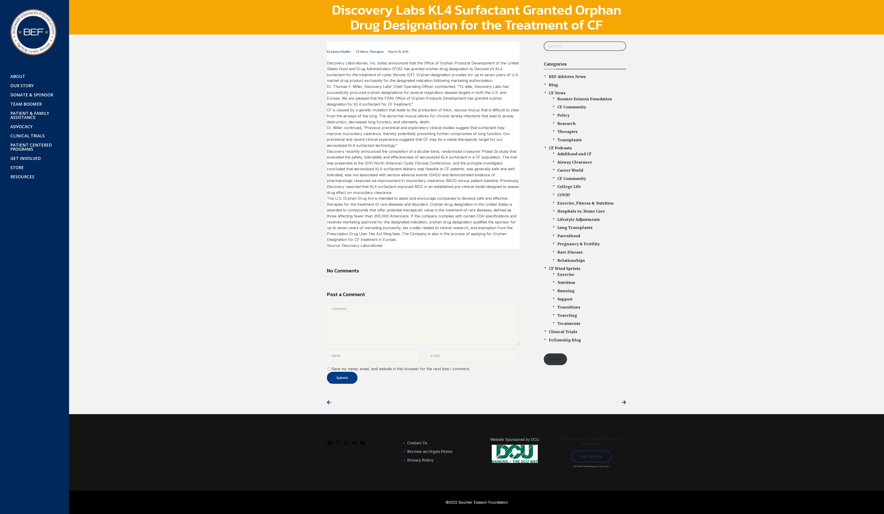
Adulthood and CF (574, 154)
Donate (555, 359)
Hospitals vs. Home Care (581, 211)
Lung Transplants (575, 227)
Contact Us (417, 443)
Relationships (571, 260)
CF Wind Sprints (564, 268)
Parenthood (568, 236)
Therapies (376, 51)
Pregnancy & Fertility (578, 244)
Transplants (569, 140)
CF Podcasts (560, 148)
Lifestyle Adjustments (578, 219)
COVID (563, 195)
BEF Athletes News (567, 76)
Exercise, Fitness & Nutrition (585, 203)
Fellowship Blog (565, 340)
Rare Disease (570, 252)
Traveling (567, 315)
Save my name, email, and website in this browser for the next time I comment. (401, 369)
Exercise (565, 274)
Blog (553, 85)
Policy (563, 115)
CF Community (571, 107)
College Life (569, 186)
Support (565, 299)
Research (566, 123)
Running (566, 291)
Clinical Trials (563, 331)
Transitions (568, 307)
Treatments (568, 323)
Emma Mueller (341, 51)
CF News (362, 51)
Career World (570, 170)
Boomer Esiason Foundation (584, 99)
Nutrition (566, 282)
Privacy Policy (420, 460)
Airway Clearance (574, 162)
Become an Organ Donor (430, 451)
